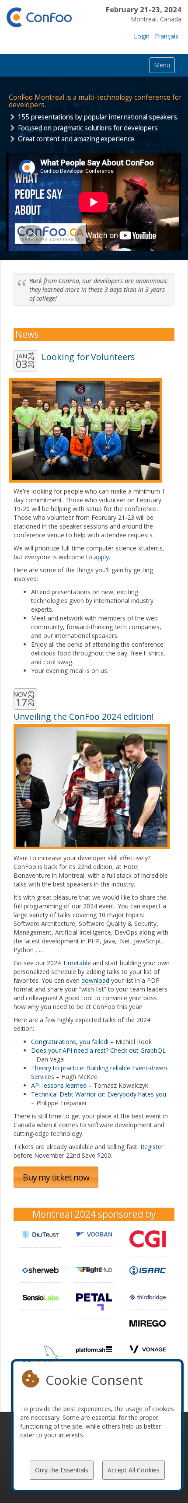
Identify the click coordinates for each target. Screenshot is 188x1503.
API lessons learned (59, 1085)
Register (152, 1146)
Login (142, 36)
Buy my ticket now (56, 1177)
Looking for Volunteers (88, 357)
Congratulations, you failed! (69, 1041)
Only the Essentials (61, 1470)
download (95, 980)
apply (101, 557)
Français (166, 36)
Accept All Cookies (134, 1470)
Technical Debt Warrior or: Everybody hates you (98, 1094)
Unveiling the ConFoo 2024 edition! (84, 716)
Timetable (77, 963)
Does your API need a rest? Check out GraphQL (98, 1050)
